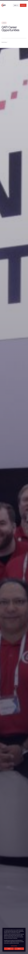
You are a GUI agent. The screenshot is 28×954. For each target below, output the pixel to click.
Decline (19, 948)
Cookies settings (14, 945)
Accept (9, 948)
